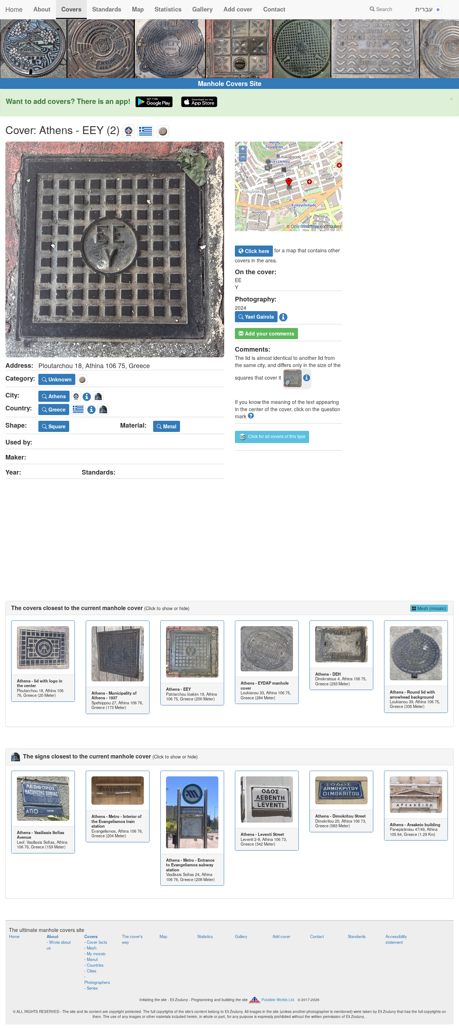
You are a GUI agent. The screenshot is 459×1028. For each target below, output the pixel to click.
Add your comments (268, 333)
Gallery (202, 9)
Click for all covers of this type (276, 436)
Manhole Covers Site (229, 83)
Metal (169, 426)
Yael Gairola (258, 316)
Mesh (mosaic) (431, 608)
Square (56, 426)
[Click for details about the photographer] (283, 315)
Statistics (168, 9)
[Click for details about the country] (91, 408)
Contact (274, 9)
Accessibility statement (396, 939)
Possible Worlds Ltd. (278, 999)
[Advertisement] (229, 532)
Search (383, 9)
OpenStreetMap (305, 226)
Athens (56, 396)
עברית (425, 9)
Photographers (97, 982)
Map (138, 9)
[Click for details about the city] (86, 395)
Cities (91, 971)
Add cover (237, 9)
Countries (95, 965)
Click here (256, 250)
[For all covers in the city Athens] (128, 129)
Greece (56, 409)
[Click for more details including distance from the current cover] (306, 377)
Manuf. (93, 959)
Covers (71, 9)
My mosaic (96, 953)
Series (92, 988)
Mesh (91, 948)
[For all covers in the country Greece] (145, 129)
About (42, 9)
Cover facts (97, 942)
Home (14, 9)
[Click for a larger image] (114, 249)
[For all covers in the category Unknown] (163, 129)
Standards (106, 9)
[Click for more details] (43, 647)
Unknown (59, 379)
